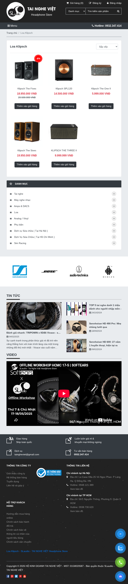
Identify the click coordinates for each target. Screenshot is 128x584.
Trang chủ (11, 33)
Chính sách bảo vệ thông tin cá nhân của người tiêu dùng (17, 533)
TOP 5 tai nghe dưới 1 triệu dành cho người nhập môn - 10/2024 (105, 307)
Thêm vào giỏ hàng (27, 106)
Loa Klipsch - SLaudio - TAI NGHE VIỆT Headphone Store (37, 551)
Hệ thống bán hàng (16, 477)
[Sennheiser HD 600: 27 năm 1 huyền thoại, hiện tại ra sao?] (76, 345)
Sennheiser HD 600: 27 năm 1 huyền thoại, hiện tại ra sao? (104, 344)
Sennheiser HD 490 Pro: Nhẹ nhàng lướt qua (105, 325)
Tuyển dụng (12, 481)
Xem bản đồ (76, 489)
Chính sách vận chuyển (18, 541)
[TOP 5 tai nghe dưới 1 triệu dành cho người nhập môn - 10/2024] (76, 309)
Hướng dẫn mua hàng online (18, 515)
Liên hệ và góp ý (15, 485)
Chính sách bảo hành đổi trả (17, 523)
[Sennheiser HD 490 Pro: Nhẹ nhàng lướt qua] (76, 327)
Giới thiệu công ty (15, 473)
